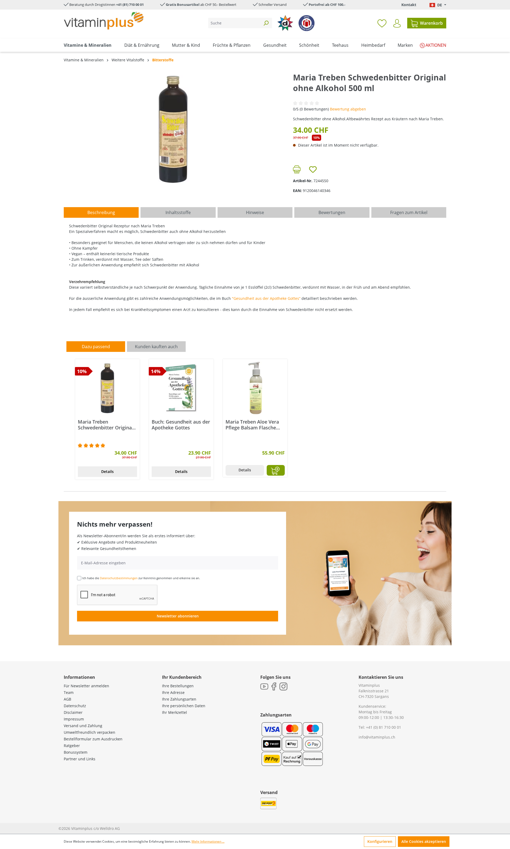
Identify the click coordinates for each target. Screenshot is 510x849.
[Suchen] (266, 23)
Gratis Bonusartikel (182, 4)
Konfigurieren (379, 841)
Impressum (74, 719)
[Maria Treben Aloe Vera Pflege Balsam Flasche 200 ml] (255, 388)
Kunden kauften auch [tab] (156, 346)
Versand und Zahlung (83, 725)
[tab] (101, 212)
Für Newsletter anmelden (86, 685)
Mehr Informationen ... (208, 841)
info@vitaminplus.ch (377, 737)
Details (107, 471)
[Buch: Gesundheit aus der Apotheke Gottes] (181, 388)
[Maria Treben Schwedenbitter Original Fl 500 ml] (107, 388)
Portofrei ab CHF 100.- (327, 4)
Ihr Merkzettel (174, 712)
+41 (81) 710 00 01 (130, 4)
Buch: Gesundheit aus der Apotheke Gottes (181, 424)
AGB (67, 699)
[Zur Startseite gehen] (103, 20)
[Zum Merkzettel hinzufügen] (313, 169)
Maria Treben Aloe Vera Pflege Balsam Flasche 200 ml (252, 424)
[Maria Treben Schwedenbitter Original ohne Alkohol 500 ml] (173, 129)
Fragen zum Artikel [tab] (408, 212)
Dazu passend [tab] (96, 346)
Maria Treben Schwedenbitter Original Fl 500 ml (105, 424)
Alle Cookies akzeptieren (423, 841)
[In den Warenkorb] (276, 470)
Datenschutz (75, 705)
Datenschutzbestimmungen (119, 578)
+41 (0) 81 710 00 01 (383, 727)
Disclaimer (73, 712)
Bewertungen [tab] (331, 212)
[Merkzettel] (382, 23)
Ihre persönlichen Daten (183, 705)
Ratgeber (72, 745)
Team (69, 692)
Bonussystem (75, 752)
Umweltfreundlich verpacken (89, 732)
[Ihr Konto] (397, 23)
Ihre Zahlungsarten (179, 699)
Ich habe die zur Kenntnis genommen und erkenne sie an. (141, 578)
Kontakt (408, 4)
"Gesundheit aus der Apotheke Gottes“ (266, 298)
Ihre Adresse (173, 692)
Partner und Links (79, 758)
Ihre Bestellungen (178, 685)
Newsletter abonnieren (178, 615)
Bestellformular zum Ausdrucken (93, 738)
